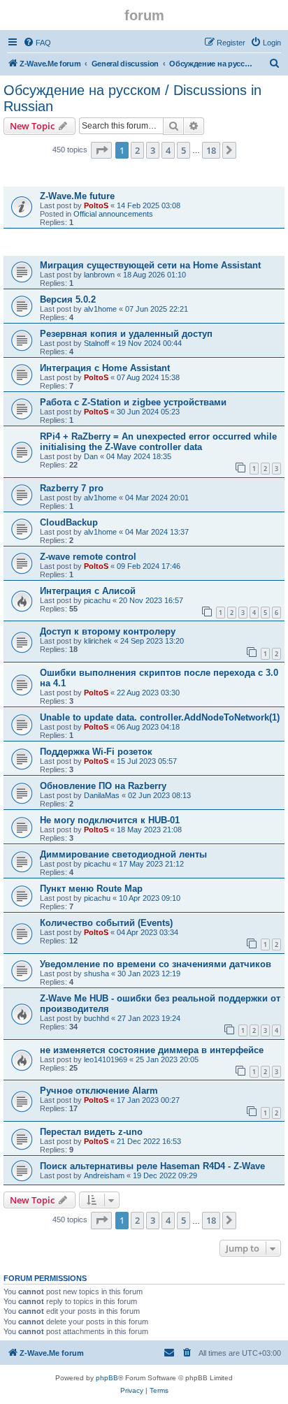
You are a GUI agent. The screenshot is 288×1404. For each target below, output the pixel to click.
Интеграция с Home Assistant (105, 368)
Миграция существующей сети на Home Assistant (150, 265)
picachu (97, 600)
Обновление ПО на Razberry (103, 786)
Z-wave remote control (88, 556)
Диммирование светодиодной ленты (123, 854)
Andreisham (104, 1175)
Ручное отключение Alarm (99, 1090)
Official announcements (113, 214)
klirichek (98, 641)
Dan (91, 456)
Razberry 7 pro (71, 488)
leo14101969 (105, 1059)
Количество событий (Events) (106, 923)
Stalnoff (96, 343)
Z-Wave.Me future (77, 196)
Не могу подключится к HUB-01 (110, 820)
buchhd (96, 1018)
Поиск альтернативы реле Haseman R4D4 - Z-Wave (152, 1166)
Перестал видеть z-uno (91, 1132)
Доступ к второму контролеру (107, 631)
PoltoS (96, 205)
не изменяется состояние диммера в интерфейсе (152, 1050)
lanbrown (99, 274)
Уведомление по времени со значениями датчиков (155, 964)
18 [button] (211, 150)
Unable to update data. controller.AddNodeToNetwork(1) (160, 717)
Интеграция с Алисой (88, 591)
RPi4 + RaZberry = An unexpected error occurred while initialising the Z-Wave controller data (158, 441)
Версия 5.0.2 (68, 299)
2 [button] (137, 150)
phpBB (107, 1378)
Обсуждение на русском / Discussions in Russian (132, 98)
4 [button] (168, 150)
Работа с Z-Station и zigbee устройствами (133, 402)
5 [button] (183, 150)
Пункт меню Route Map (91, 888)
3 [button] (152, 150)
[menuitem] (37, 42)
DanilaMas (102, 795)
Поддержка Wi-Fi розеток (96, 751)
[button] (101, 150)
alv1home (100, 309)
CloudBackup (69, 522)
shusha (96, 973)
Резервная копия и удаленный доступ (126, 333)
